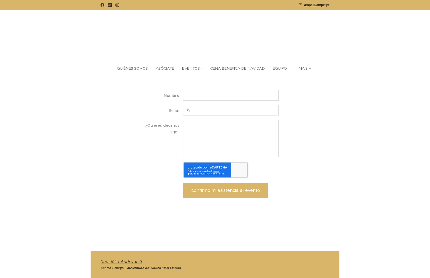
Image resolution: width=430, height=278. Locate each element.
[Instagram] (117, 5)
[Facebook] (102, 5)
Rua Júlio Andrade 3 (121, 261)
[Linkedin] (110, 5)
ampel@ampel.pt (316, 4)
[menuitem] (134, 68)
